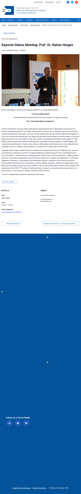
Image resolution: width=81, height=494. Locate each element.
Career (53, 20)
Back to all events (9, 33)
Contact (58, 2)
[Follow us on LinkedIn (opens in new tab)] (9, 423)
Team (3, 20)
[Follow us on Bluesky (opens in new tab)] (17, 423)
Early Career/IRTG (42, 20)
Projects (20, 20)
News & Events (64, 20)
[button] (79, 20)
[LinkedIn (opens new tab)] (68, 2)
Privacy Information (39, 488)
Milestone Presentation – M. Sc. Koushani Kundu (59, 223)
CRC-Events (24, 25)
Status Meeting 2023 (12, 223)
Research (10, 20)
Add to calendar (10, 182)
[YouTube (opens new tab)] (72, 2)
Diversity (29, 20)
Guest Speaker (35, 25)
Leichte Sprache (38, 2)
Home (4, 25)
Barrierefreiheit (49, 2)
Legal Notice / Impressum (22, 488)
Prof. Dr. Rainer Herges (41, 114)
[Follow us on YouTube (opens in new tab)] (26, 423)
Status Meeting (16, 212)
